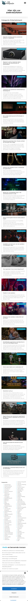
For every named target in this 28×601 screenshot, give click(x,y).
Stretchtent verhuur (8, 391)
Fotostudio (6, 527)
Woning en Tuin (20, 532)
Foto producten (8, 524)
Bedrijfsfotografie (8, 498)
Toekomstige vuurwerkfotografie (9, 558)
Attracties (6, 490)
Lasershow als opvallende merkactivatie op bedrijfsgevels (14, 90)
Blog (5, 502)
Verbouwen (20, 524)
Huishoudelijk (7, 536)
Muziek (19, 497)
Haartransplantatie (8, 532)
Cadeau (6, 507)
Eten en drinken (7, 522)
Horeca (6, 535)
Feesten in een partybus (9, 293)
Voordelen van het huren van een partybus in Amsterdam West (13, 244)
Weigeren (14, 592)
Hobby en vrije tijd (8, 534)
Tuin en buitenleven (21, 517)
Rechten (19, 505)
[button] (25, 573)
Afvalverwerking (8, 486)
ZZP (18, 540)
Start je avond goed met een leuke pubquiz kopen (14, 218)
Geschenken (7, 528)
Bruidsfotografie (8, 506)
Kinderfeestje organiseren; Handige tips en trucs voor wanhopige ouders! (13, 342)
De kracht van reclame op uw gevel (10, 568)
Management (20, 489)
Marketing (19, 491)
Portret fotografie (21, 503)
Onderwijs (19, 499)
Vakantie (19, 521)
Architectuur (7, 488)
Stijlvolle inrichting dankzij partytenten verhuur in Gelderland (12, 37)
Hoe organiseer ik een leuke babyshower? (13, 269)
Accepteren (14, 588)
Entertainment (7, 520)
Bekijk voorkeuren (14, 596)
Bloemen (6, 500)
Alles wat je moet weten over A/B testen (11, 562)
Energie (6, 519)
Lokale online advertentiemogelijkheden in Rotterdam (14, 560)
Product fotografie (21, 504)
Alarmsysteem (7, 487)
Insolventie (6, 539)
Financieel (6, 523)
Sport (18, 512)
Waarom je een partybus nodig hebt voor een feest (13, 317)
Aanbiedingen (7, 484)
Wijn (18, 529)
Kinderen (19, 485)
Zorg (18, 539)
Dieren (5, 512)
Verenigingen (20, 525)
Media (18, 492)
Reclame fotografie (21, 507)
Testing (19, 515)
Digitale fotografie (8, 514)
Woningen (19, 533)
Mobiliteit (19, 495)
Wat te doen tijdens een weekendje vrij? (13, 367)
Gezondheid (7, 530)
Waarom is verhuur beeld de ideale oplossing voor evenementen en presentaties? (12, 63)
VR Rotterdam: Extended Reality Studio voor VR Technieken (14, 468)
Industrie (6, 538)
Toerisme (19, 516)
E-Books (6, 515)
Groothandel (7, 531)
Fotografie (6, 526)
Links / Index (20, 488)
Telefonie (19, 513)
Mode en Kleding (21, 496)
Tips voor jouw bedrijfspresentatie (9, 556)
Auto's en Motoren (8, 491)
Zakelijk (19, 535)
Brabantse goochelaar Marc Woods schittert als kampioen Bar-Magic (14, 141)
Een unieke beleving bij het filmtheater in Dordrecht (13, 116)
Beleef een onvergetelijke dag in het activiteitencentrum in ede (12, 193)
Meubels (19, 493)
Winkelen (19, 531)
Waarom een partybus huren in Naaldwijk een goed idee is (13, 168)
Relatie (18, 511)
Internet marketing (21, 484)
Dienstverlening (7, 511)
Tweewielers (20, 519)
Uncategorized (20, 520)
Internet (19, 483)
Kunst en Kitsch (20, 487)
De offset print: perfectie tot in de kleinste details (13, 550)
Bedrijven (6, 499)
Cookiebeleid (13, 600)
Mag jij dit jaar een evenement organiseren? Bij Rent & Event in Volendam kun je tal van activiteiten (14, 417)
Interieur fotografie (21, 481)
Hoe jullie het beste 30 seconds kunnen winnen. (13, 443)
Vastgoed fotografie (21, 523)
